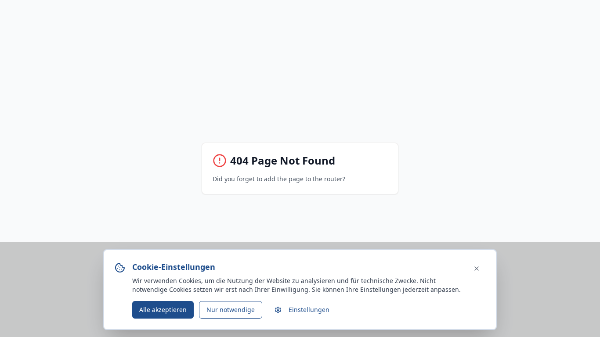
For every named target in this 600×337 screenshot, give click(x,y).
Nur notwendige (230, 309)
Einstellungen (309, 309)
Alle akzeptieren (163, 309)
